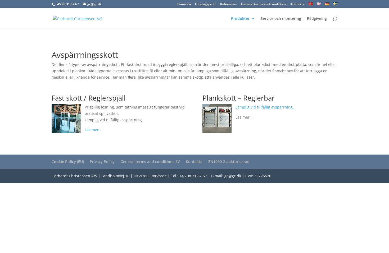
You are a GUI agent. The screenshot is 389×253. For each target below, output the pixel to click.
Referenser (228, 4)
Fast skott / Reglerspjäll (89, 98)
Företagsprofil (205, 4)
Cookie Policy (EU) (68, 161)
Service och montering (281, 19)
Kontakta (297, 4)
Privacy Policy (102, 161)
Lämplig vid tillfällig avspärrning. (265, 107)
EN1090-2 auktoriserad (229, 161)
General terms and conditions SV (150, 161)
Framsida (184, 4)
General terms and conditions (263, 4)
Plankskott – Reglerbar (238, 98)
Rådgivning (317, 19)
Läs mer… (93, 129)
